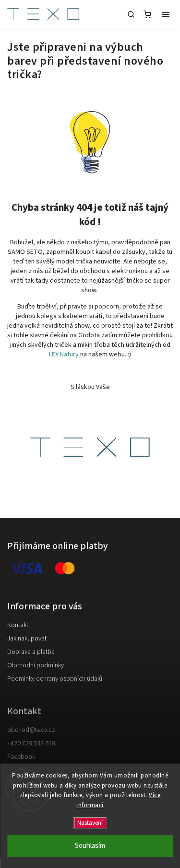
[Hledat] (131, 14)
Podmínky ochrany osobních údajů (54, 679)
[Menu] (165, 14)
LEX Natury (64, 354)
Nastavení (90, 822)
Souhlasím (90, 846)
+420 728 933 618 (31, 743)
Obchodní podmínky (35, 665)
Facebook (21, 757)
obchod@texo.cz (31, 730)
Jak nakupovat (27, 638)
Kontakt (17, 625)
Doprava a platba (31, 652)
